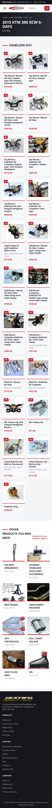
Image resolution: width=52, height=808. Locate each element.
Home (4, 17)
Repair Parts (7, 727)
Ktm (25, 17)
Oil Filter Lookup (9, 750)
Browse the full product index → (40, 537)
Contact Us (6, 765)
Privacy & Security (9, 792)
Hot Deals (6, 735)
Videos (5, 754)
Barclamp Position (9, 758)
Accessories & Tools (10, 724)
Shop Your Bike (15, 17)
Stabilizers (6, 720)
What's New (7, 788)
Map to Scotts (7, 769)
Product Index (8, 731)
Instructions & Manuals (11, 746)
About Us (6, 780)
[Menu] (4, 8)
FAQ (4, 761)
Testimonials (7, 784)
